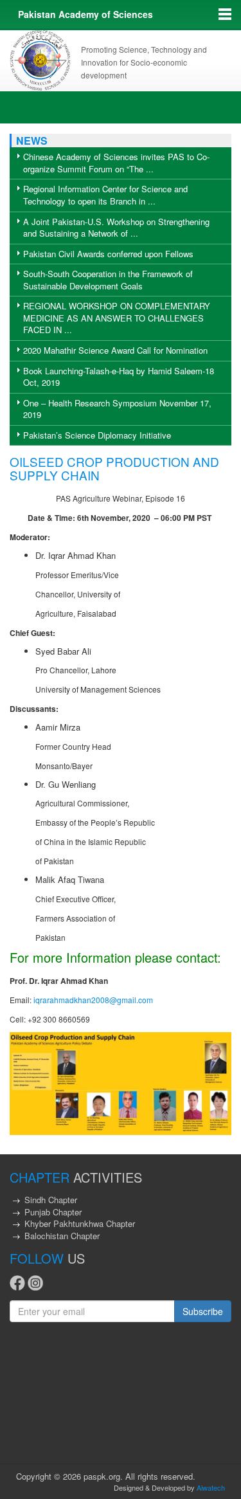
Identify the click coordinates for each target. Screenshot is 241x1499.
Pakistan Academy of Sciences (85, 14)
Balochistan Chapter (62, 1236)
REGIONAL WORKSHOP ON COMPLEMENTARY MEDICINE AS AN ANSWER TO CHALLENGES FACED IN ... (116, 318)
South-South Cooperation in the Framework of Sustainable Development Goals (108, 280)
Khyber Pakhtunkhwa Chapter (79, 1223)
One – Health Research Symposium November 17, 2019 (117, 409)
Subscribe (203, 1311)
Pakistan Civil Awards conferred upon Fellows (108, 254)
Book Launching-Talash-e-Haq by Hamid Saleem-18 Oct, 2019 (118, 377)
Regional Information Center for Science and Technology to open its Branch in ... (105, 195)
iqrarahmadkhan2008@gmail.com (93, 999)
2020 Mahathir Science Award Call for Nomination (115, 350)
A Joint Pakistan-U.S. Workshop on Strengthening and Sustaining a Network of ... (116, 227)
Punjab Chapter (53, 1212)
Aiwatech (211, 1487)
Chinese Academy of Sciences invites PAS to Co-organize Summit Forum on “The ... (116, 162)
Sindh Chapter (50, 1200)
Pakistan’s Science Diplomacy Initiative (97, 435)
